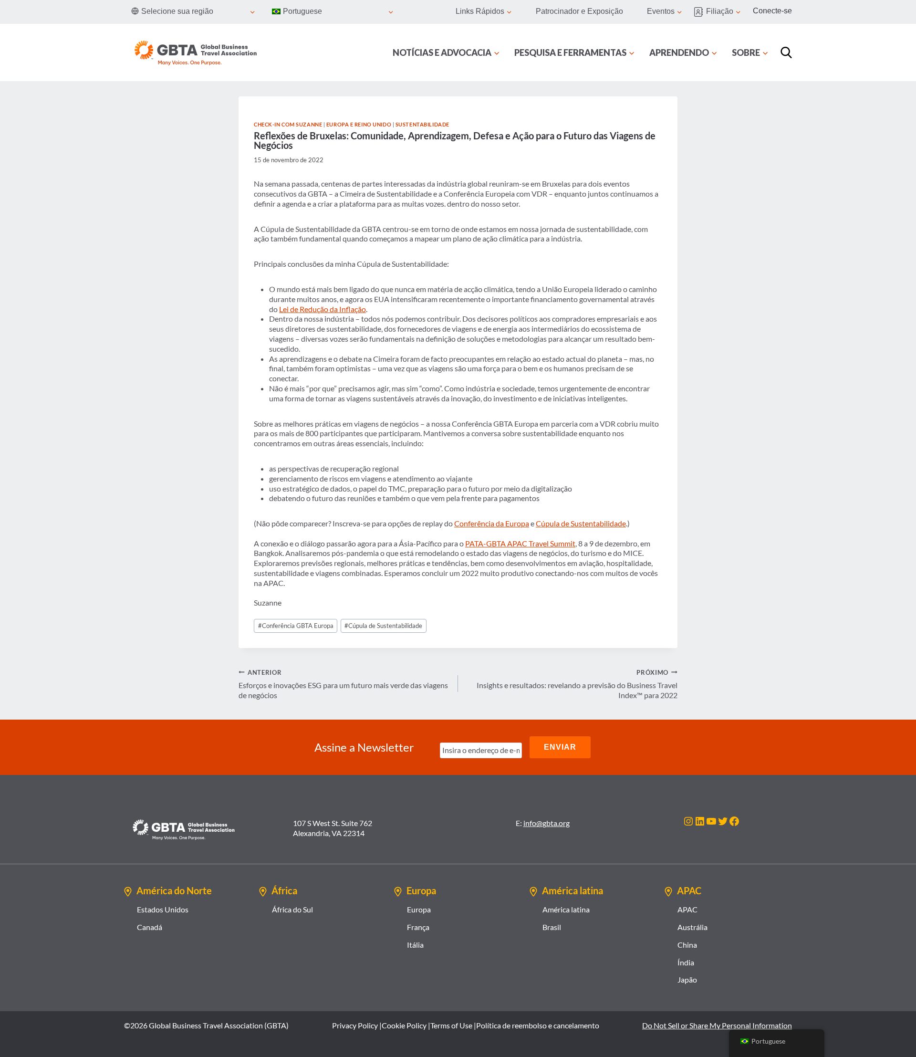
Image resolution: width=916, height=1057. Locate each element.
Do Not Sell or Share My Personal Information (717, 1025)
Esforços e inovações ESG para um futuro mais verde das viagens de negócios (343, 684)
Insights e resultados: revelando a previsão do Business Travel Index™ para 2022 (577, 684)
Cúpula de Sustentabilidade (581, 523)
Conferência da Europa (491, 523)
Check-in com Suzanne (288, 124)
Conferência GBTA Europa (295, 625)
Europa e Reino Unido (358, 124)
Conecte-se (772, 11)
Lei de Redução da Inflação (322, 309)
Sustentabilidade (422, 124)
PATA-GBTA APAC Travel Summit (520, 543)
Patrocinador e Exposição (579, 11)
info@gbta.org (546, 822)
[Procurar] (786, 52)
